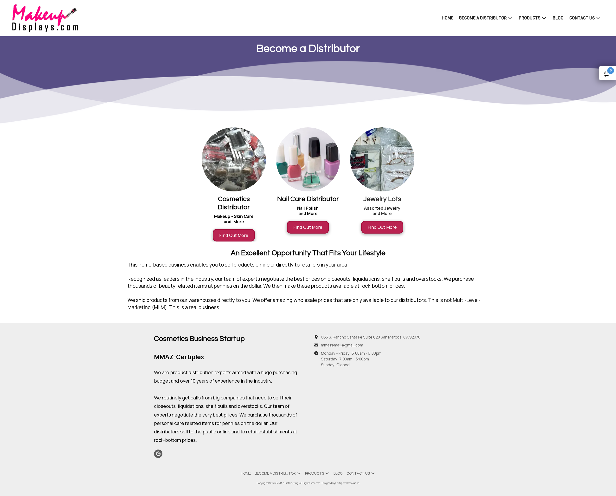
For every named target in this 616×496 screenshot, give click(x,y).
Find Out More (233, 235)
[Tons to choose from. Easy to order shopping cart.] (234, 159)
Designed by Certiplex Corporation (340, 483)
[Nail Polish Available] (308, 159)
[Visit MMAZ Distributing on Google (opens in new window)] (158, 454)
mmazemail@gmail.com (342, 345)
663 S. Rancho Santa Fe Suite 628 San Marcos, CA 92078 (370, 337)
